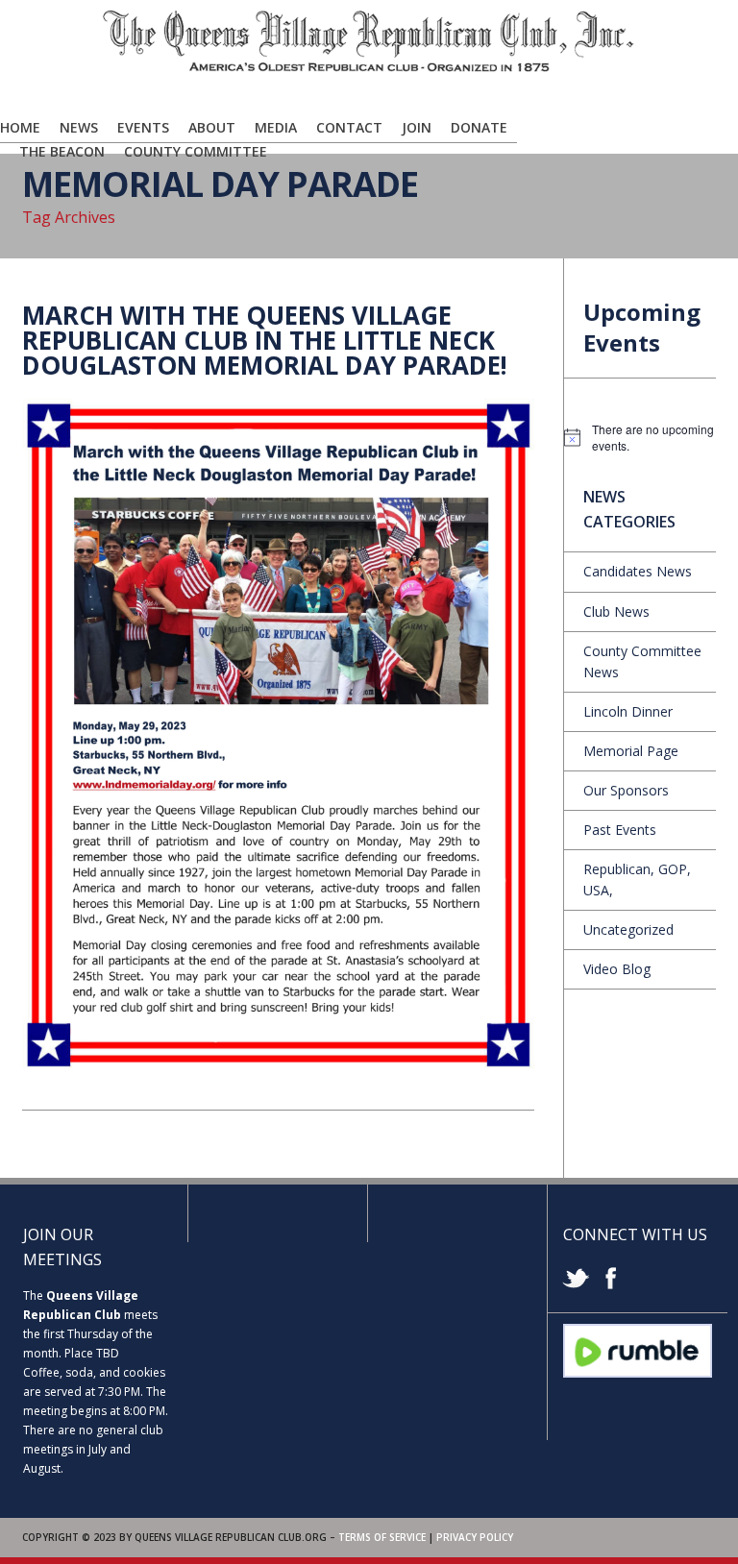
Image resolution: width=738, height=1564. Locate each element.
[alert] (640, 437)
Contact (349, 127)
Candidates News (637, 571)
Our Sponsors (626, 790)
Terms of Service (382, 1537)
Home (20, 127)
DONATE (479, 127)
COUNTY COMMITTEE (195, 151)
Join (416, 127)
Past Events (619, 829)
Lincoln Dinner (628, 711)
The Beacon (62, 151)
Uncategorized (628, 929)
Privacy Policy (474, 1537)
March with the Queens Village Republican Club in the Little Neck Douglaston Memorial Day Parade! (264, 340)
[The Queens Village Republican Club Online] (369, 68)
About (211, 127)
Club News (616, 611)
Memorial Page (630, 751)
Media (276, 127)
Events (143, 127)
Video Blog (617, 969)
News (79, 127)
